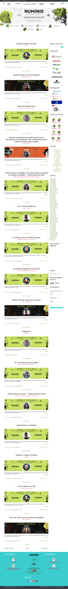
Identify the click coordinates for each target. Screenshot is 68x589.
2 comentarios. (27, 168)
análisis (15, 176)
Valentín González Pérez (57, 169)
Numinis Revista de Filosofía (6, 0)
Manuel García (57, 161)
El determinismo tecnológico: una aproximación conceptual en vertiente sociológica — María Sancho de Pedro (26, 174)
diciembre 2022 (53, 232)
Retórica (31, 239)
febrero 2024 (52, 215)
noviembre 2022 (53, 233)
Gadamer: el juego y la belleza (26, 455)
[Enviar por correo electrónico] (41, 67)
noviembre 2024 (53, 204)
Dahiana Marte (57, 154)
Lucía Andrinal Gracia (57, 160)
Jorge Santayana (32, 270)
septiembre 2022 (53, 236)
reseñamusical (25, 76)
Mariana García (57, 162)
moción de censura (26, 239)
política (24, 143)
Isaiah (57, 158)
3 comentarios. (27, 421)
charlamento (19, 239)
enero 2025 (52, 202)
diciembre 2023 (53, 217)
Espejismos (26, 331)
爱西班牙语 (61, 586)
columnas (26, 45)
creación (20, 395)
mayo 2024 (52, 211)
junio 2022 (52, 240)
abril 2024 (52, 213)
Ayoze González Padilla (57, 150)
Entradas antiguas (44, 548)
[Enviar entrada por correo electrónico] (21, 67)
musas (34, 395)
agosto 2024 (52, 208)
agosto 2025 (52, 193)
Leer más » (46, 63)
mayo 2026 (52, 182)
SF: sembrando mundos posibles (26, 363)
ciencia (19, 364)
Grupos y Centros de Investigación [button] (29, 4)
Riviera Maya (55, 586)
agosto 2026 (52, 178)
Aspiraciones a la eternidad (26, 425)
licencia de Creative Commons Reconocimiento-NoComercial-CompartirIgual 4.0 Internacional (34, 572)
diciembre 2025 (53, 188)
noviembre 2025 (53, 189)
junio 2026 (52, 181)
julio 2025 (52, 194)
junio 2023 (52, 225)
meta (32, 395)
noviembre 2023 (53, 219)
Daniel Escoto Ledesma (57, 155)
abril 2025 (52, 198)
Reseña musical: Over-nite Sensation (26, 75)
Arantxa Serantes (57, 149)
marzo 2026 (52, 184)
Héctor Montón (57, 157)
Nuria (57, 167)
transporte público (30, 108)
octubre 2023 (52, 220)
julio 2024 (52, 209)
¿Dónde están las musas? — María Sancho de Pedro (26, 394)
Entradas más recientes (9, 548)
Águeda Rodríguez (57, 171)
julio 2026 (52, 180)
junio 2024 (52, 210)
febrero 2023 (52, 230)
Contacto (62, 4)
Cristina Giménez (57, 153)
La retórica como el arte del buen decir (26, 237)
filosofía (28, 176)
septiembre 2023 (53, 221)
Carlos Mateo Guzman (57, 151)
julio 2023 (52, 224)
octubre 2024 (52, 205)
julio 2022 (52, 238)
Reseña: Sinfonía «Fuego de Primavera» (26, 300)
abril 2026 (52, 183)
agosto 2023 (52, 222)
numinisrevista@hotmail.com (17, 0)
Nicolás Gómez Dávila (28, 488)
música (23, 302)
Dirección (24, 0)
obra (37, 395)
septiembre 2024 (53, 206)
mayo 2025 (52, 197)
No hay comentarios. (27, 70)
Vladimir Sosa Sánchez (57, 170)
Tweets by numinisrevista (55, 273)
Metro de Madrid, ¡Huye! (26, 106)
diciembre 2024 (53, 203)
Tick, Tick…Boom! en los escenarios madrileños (26, 518)
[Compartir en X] (42, 67)
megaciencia (31, 364)
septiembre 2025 (53, 192)
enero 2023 (52, 231)
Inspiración (28, 395)
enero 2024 (52, 216)
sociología (33, 176)
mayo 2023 (52, 226)
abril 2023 (52, 227)
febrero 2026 (52, 186)
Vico (34, 239)
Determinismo (24, 176)
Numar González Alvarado (57, 164)
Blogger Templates (48, 586)
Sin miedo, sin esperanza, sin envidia (26, 269)
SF (34, 364)
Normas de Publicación (41, 4)
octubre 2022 (52, 235)
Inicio (3, 4)
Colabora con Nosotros (52, 4)
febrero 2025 (52, 200)
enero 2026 (52, 187)
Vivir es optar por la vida (26, 486)
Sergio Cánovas (57, 168)
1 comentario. (26, 102)
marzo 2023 (52, 229)
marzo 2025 (52, 199)
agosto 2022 (52, 237)
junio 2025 (52, 195)
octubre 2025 (52, 191)
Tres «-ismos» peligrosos (26, 206)
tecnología (37, 176)
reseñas (29, 76)
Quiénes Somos (8, 4)
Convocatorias (18, 4)
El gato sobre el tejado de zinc (57, 156)
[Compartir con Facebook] (44, 67)
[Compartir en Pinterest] (45, 67)
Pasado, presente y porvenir (26, 44)
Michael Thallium (57, 163)
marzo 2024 (52, 214)
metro (25, 108)
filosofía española (25, 270)
